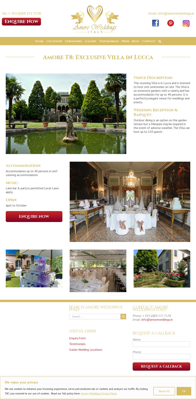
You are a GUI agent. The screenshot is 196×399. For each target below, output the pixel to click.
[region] (98, 388)
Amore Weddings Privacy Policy (99, 393)
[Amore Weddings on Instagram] (186, 20)
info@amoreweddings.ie (157, 319)
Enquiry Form (77, 338)
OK (184, 391)
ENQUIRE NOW (34, 216)
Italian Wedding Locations (85, 349)
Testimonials (77, 344)
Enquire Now (21, 22)
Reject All (164, 391)
